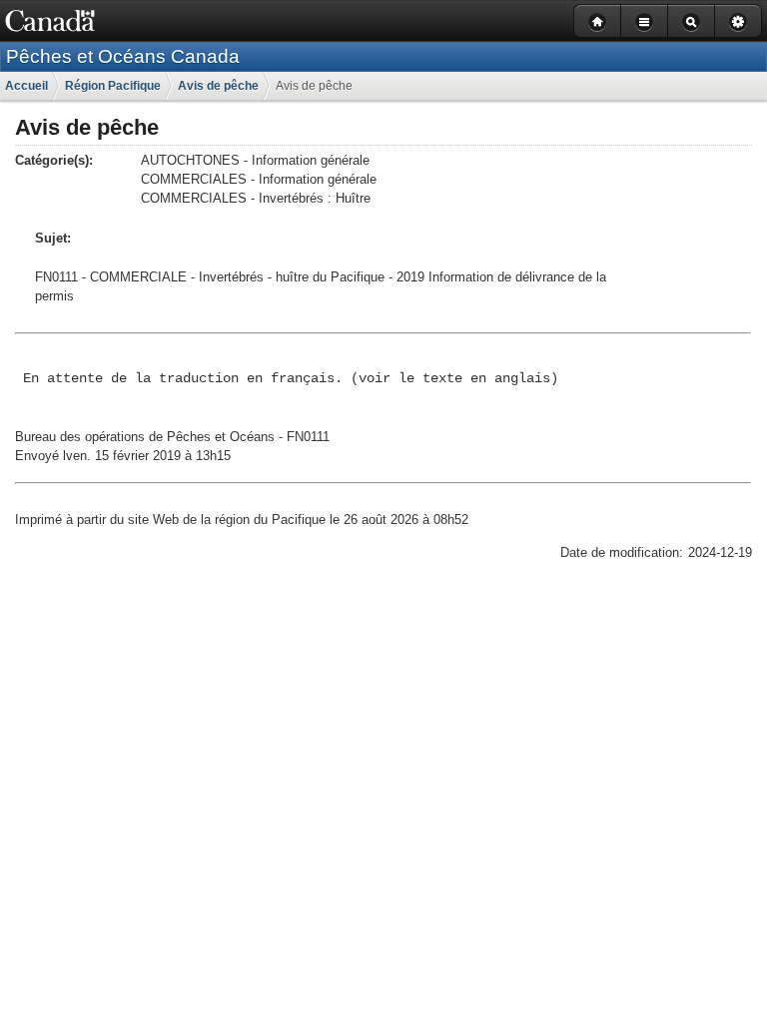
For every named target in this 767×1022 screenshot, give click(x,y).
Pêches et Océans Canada (123, 56)
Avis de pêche (218, 86)
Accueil (26, 86)
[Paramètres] (738, 21)
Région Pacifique (113, 86)
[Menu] (643, 21)
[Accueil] (596, 21)
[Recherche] (690, 21)
